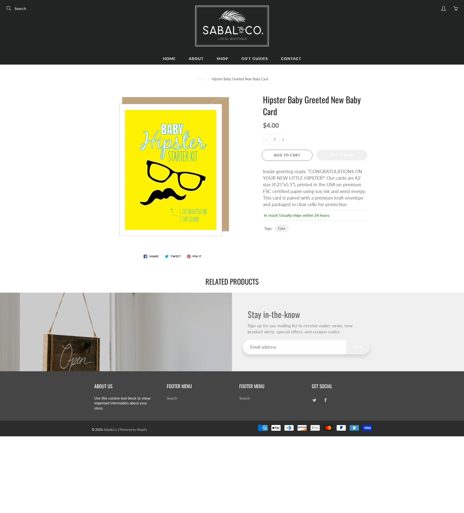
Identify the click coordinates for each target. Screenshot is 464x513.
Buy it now (342, 155)
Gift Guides (254, 58)
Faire (281, 228)
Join (357, 347)
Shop (222, 58)
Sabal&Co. (110, 429)
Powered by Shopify (133, 429)
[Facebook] (325, 400)
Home (169, 58)
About (196, 58)
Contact (291, 58)
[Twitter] (314, 400)
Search (172, 398)
